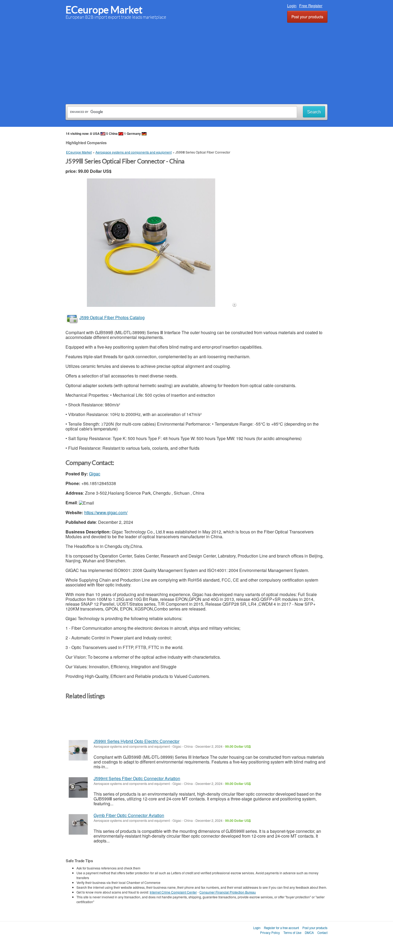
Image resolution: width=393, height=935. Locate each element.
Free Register (310, 5)
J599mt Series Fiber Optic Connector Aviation (137, 778)
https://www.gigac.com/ (106, 512)
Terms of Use (292, 932)
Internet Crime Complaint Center (173, 892)
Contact (322, 932)
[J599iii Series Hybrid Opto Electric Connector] (78, 750)
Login (291, 5)
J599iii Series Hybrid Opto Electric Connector (136, 741)
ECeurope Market (104, 9)
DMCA (309, 932)
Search (314, 112)
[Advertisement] (197, 62)
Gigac (94, 474)
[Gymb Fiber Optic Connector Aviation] (78, 824)
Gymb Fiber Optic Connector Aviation (129, 815)
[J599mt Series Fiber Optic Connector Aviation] (78, 787)
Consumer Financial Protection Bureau (227, 892)
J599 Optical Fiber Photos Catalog (112, 317)
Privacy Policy (270, 932)
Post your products (307, 16)
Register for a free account (281, 928)
